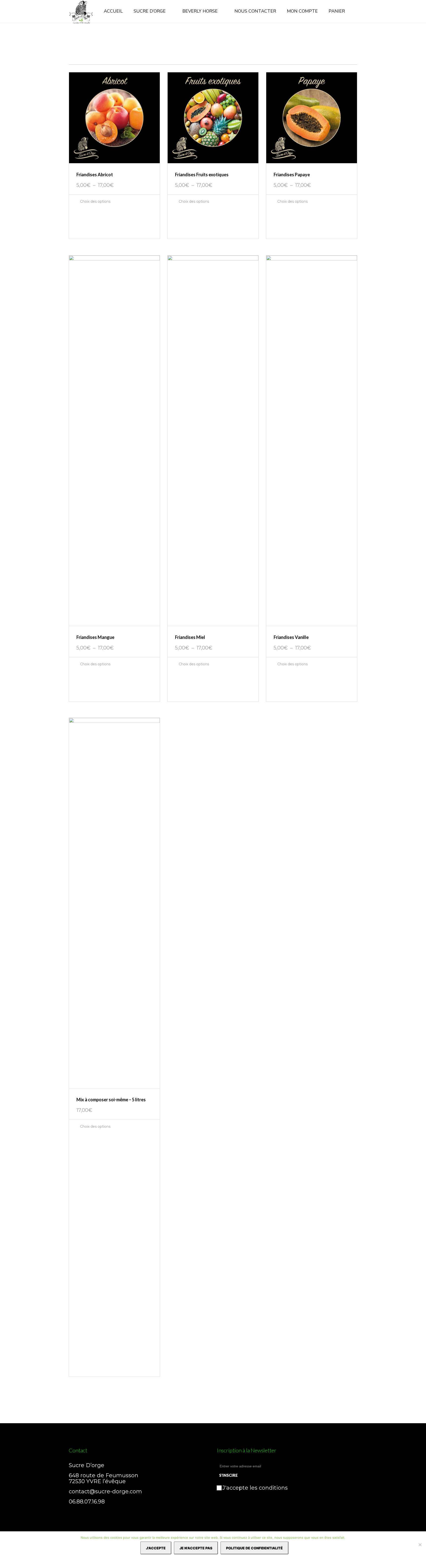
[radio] (74, 214)
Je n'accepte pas (195, 1548)
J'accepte (156, 1548)
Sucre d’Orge (150, 11)
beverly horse (200, 11)
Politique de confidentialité (254, 1548)
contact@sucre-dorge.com (105, 1491)
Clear (76, 229)
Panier (337, 11)
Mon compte (302, 11)
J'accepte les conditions (255, 1487)
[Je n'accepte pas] (419, 1544)
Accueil (113, 11)
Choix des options (94, 201)
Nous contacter (255, 11)
